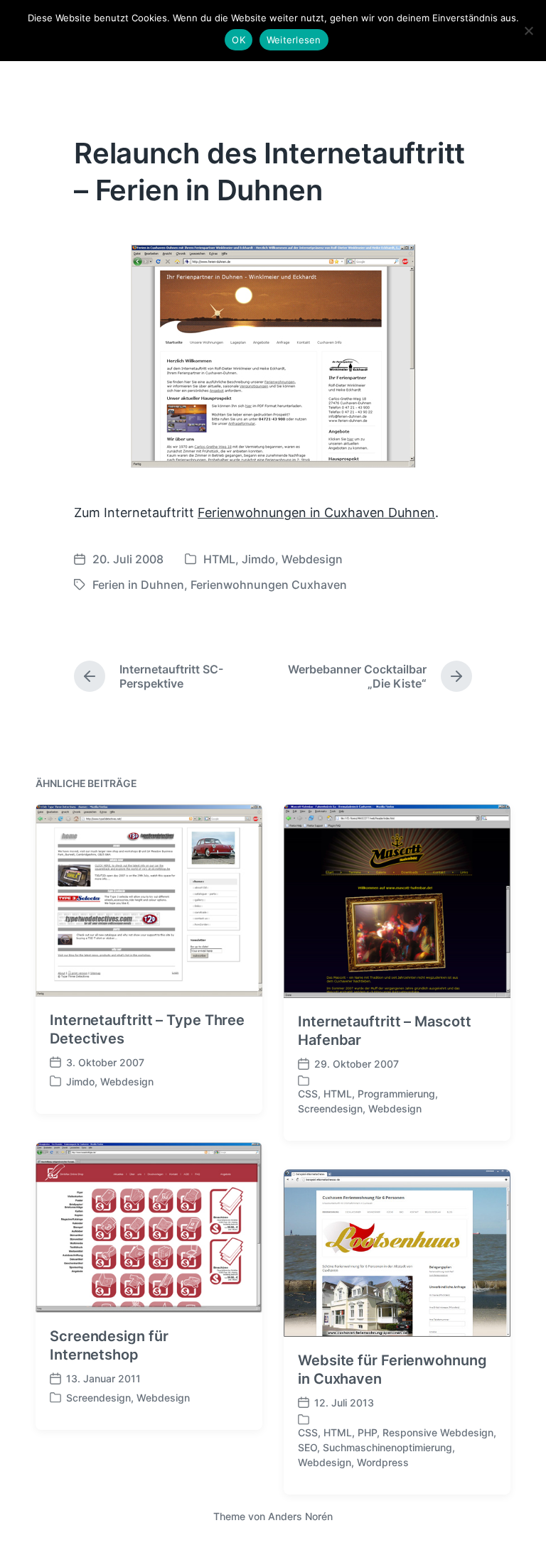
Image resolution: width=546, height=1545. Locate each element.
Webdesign (312, 559)
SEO (307, 1447)
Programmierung (396, 1094)
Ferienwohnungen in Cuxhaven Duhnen (316, 512)
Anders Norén (300, 1516)
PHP (367, 1432)
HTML (219, 559)
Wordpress (383, 1462)
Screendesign (330, 1108)
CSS (308, 1094)
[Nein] (528, 30)
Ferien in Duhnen (138, 585)
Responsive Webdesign (437, 1432)
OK (238, 39)
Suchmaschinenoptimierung (387, 1447)
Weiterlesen (294, 39)
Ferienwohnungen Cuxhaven (269, 585)
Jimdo (258, 559)
